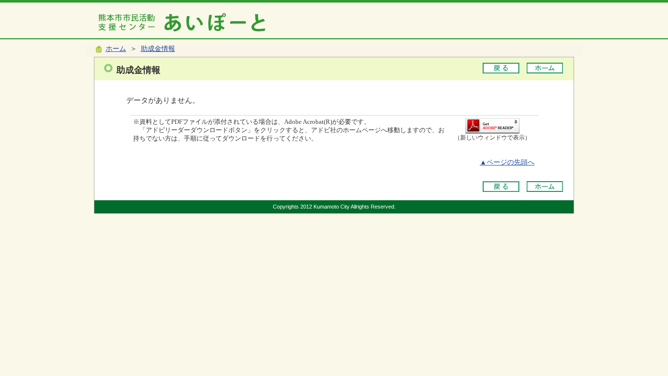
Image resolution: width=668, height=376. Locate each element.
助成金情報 (158, 48)
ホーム (116, 48)
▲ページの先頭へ (507, 162)
